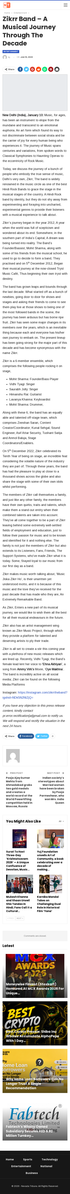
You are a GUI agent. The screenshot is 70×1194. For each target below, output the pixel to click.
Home (10, 1159)
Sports (27, 1159)
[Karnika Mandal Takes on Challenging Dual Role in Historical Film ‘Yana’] (50, 884)
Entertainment (11, 51)
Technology (50, 1159)
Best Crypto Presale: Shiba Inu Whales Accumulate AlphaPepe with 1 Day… (32, 1036)
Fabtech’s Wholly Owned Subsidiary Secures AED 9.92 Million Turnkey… (29, 1131)
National (46, 1166)
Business (32, 1173)
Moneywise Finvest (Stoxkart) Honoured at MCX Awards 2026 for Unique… (35, 989)
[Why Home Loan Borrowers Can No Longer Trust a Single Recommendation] (35, 1071)
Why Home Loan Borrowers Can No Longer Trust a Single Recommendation (35, 1083)
